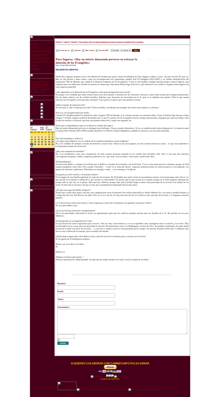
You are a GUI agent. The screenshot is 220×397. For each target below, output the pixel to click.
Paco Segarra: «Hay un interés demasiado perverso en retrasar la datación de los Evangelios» (111, 42)
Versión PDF (104, 50)
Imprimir (77, 50)
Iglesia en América (39, 58)
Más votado (89, 50)
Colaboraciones (38, 92)
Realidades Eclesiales (41, 51)
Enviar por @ (64, 50)
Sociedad (35, 69)
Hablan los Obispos (40, 84)
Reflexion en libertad (40, 89)
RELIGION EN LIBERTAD (67, 70)
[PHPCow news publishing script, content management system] (102, 389)
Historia (74, 42)
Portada (34, 44)
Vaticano (34, 48)
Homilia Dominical (39, 82)
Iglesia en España (39, 55)
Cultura (34, 65)
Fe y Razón (36, 87)
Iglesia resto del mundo (41, 62)
